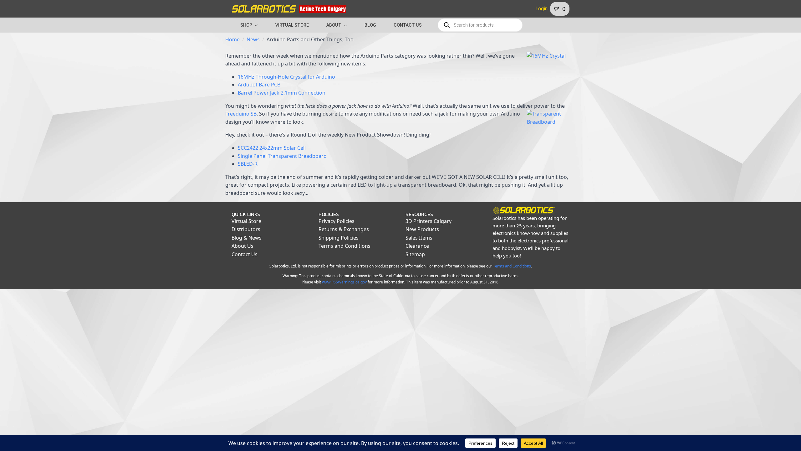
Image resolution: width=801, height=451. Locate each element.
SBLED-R (248, 163)
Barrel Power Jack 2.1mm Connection (281, 92)
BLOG (370, 25)
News (253, 39)
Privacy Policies (337, 221)
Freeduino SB (241, 113)
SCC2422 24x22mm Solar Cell (272, 147)
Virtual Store (246, 221)
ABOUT (333, 25)
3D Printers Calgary (429, 221)
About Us (242, 245)
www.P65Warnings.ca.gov (344, 282)
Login (541, 9)
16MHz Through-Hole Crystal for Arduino (286, 76)
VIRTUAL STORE (292, 25)
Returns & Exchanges (344, 229)
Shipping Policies (339, 237)
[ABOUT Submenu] (347, 25)
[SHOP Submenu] (258, 25)
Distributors (246, 229)
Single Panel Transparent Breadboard (282, 156)
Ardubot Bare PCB (259, 84)
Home (232, 39)
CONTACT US (408, 25)
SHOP (246, 25)
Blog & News (247, 237)
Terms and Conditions (344, 245)
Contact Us (245, 254)
